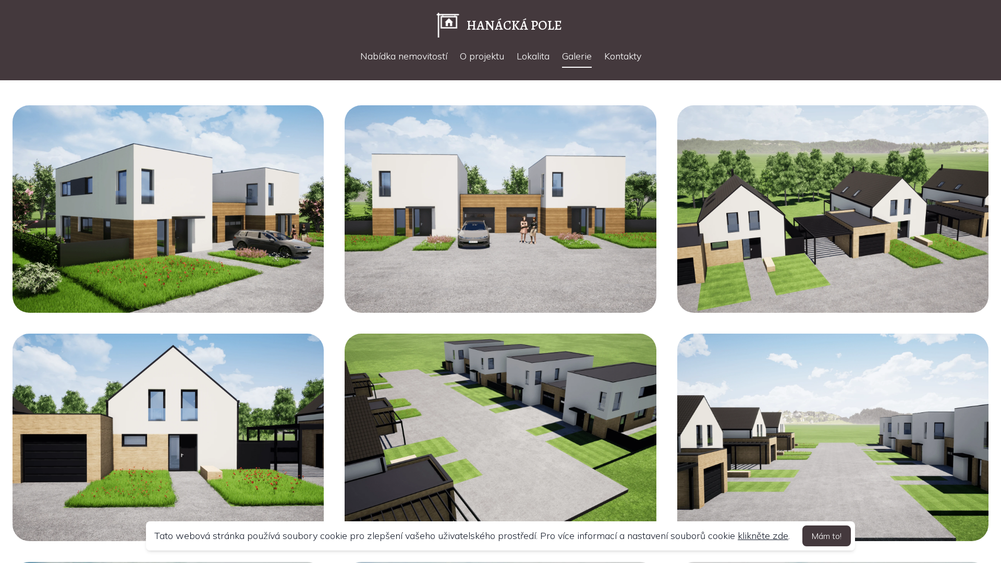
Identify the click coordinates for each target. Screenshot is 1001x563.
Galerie (577, 56)
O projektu (482, 56)
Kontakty (622, 56)
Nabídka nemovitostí (403, 56)
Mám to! (826, 536)
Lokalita (533, 56)
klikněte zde (763, 536)
